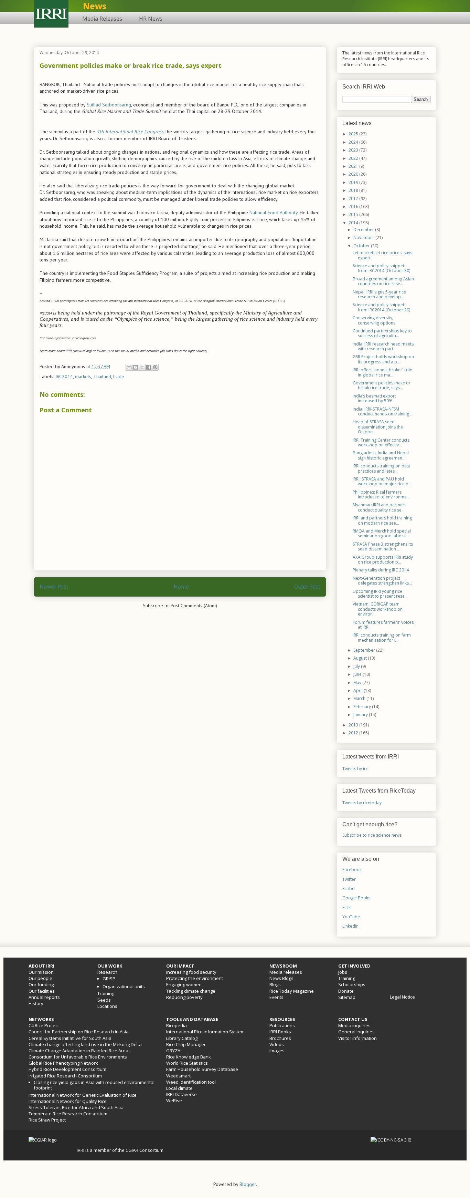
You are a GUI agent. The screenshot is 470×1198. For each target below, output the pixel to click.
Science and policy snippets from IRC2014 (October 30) (381, 268)
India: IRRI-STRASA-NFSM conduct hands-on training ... (383, 411)
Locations (107, 1006)
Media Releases (102, 18)
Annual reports (44, 997)
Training (105, 993)
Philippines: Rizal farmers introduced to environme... (381, 494)
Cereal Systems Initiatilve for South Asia (70, 1038)
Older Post (307, 586)
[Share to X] (142, 367)
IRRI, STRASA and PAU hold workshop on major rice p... (382, 481)
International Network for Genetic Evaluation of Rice (83, 1095)
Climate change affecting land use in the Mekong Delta (85, 1044)
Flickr (347, 907)
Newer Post (54, 586)
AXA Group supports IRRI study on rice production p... (383, 559)
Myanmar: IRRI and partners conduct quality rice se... (379, 507)
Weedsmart (178, 1076)
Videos (276, 1044)
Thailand (102, 376)
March (359, 698)
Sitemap (346, 997)
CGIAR (132, 1150)
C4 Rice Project (44, 1025)
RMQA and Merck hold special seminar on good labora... (382, 533)
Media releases (285, 972)
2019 (354, 182)
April (358, 690)
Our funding (41, 984)
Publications (282, 1025)
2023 (354, 150)
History (36, 1003)
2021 (354, 166)
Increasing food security (191, 972)
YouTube (351, 917)
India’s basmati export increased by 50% (374, 398)
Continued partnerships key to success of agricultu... (382, 333)
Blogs (275, 984)
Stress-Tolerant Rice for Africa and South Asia (76, 1107)
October (362, 246)
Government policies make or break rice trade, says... (381, 385)
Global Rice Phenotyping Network (63, 1063)
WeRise (174, 1100)
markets (83, 376)
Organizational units (124, 986)
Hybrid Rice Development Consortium (67, 1069)
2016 (354, 206)
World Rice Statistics (187, 1063)
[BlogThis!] (135, 367)
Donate (346, 991)
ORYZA (173, 1050)
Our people (40, 978)
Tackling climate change (190, 991)
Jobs (342, 972)
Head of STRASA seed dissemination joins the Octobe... (378, 427)
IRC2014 (64, 376)
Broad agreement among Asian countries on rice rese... (383, 281)
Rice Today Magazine (291, 991)
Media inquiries (354, 1025)
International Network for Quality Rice (68, 1101)
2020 (354, 174)
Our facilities (42, 991)
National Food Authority (273, 212)
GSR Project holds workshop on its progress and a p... (383, 359)
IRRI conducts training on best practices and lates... (381, 468)
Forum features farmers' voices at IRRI (383, 624)
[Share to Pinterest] (155, 367)
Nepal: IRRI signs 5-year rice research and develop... (379, 294)
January (361, 714)
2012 (354, 733)
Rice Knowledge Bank (188, 1057)
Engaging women (184, 984)
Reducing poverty (184, 997)
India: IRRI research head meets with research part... (383, 346)
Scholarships (351, 984)
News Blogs (281, 978)
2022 (354, 158)
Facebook (352, 869)
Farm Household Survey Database (202, 1069)
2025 (354, 134)
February (362, 707)
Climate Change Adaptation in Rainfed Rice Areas (80, 1050)
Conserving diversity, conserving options (374, 320)
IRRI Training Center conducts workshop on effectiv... (381, 442)
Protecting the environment (194, 978)
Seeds (104, 1000)
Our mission (41, 972)
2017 (354, 199)
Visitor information (357, 1038)
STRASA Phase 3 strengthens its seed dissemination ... (383, 546)
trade (118, 376)
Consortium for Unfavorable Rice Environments (78, 1057)
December (364, 230)
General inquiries (356, 1032)
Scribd (348, 888)
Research (107, 972)
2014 (354, 223)
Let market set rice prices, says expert (382, 255)
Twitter (349, 879)
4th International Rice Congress (130, 131)
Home (181, 586)
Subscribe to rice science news (372, 835)
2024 (354, 142)
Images (277, 1050)
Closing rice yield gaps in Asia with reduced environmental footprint (94, 1085)
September (364, 650)
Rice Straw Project (47, 1120)
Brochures (280, 1038)
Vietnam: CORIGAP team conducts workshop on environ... (378, 609)
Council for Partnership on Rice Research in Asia (79, 1032)
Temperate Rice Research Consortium (68, 1114)
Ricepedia (176, 1025)
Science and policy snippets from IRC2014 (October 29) (381, 307)
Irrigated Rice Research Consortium (65, 1076)
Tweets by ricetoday (362, 803)
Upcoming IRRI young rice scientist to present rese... (380, 593)
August (360, 658)
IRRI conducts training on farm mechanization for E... (382, 637)
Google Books (356, 898)
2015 (354, 214)
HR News (150, 18)
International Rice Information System (205, 1032)
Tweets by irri (355, 769)
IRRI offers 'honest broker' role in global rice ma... (382, 372)
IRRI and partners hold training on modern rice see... (382, 520)
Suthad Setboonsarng (109, 105)
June (358, 674)
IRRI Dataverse (181, 1094)
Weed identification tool (191, 1082)
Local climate (179, 1088)
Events (276, 997)
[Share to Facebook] (148, 367)
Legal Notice (402, 997)
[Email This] (129, 367)
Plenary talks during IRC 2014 (381, 570)
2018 (354, 190)
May (357, 682)
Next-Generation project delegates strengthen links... (382, 580)
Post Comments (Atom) (194, 605)
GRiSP (109, 978)
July (357, 666)
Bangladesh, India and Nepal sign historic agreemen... (381, 455)
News (94, 6)
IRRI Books (280, 1032)
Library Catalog (181, 1038)
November (364, 237)
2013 (354, 725)
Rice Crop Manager (186, 1044)
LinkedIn (350, 926)
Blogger (247, 1184)
